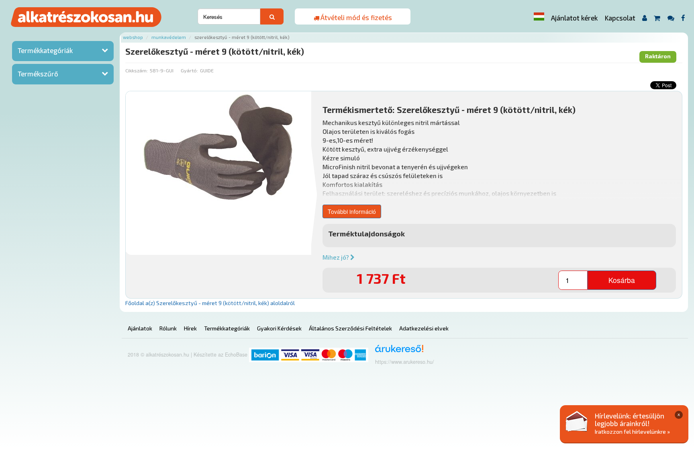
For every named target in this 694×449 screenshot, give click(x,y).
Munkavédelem (168, 37)
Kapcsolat (620, 18)
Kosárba (621, 280)
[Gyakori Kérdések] (671, 17)
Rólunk (168, 328)
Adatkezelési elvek (424, 328)
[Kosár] (657, 17)
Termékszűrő (38, 74)
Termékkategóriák (45, 50)
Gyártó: (189, 70)
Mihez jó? (336, 257)
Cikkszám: (136, 70)
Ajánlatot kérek (574, 18)
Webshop (133, 37)
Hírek (190, 328)
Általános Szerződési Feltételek (350, 328)
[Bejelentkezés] (644, 17)
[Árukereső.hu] (396, 351)
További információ (352, 211)
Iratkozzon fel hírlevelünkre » (632, 431)
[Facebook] (683, 17)
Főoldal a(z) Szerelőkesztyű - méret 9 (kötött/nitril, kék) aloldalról (210, 302)
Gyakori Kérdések (279, 328)
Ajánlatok (140, 328)
